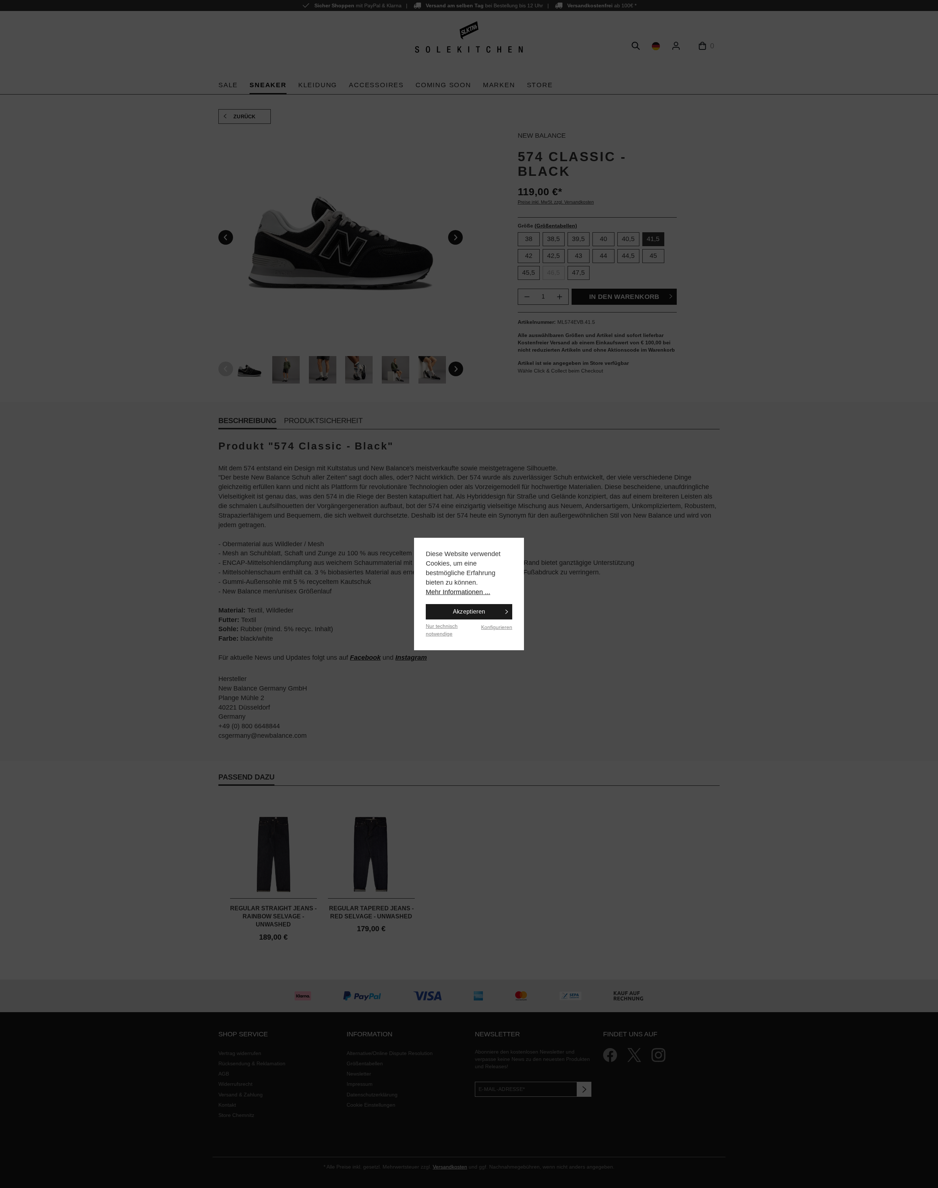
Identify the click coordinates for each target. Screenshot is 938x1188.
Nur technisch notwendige (442, 630)
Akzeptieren (469, 611)
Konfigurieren (496, 627)
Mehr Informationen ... (458, 592)
